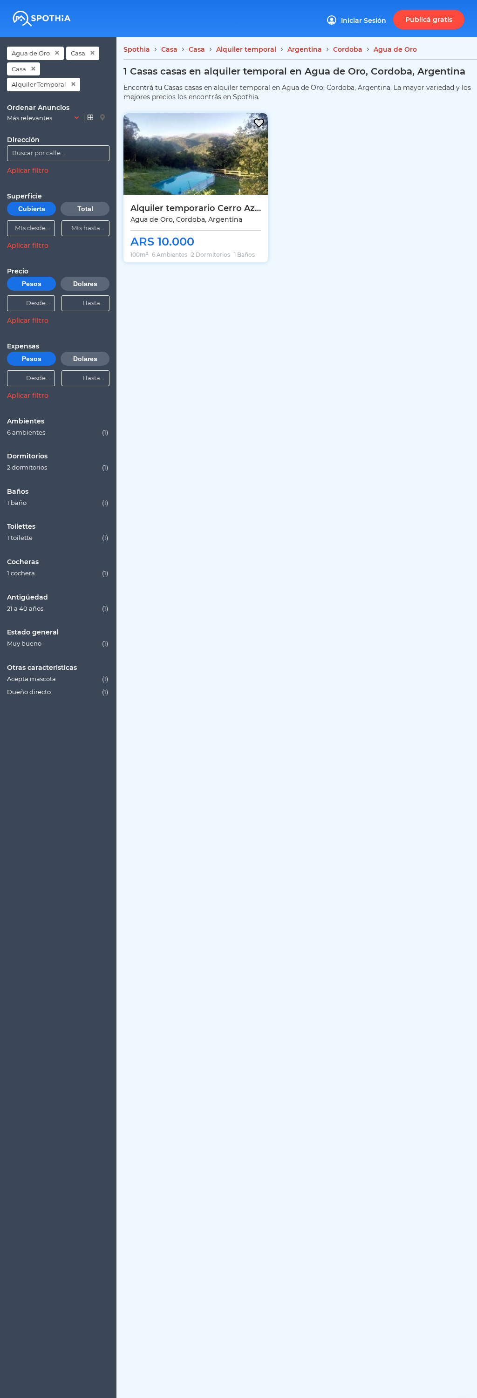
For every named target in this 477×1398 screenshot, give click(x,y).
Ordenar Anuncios (38, 107)
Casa (78, 53)
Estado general (33, 632)
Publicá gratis (428, 19)
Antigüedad (27, 597)
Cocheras (23, 562)
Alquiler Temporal (39, 84)
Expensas (23, 346)
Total (85, 208)
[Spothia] (56, 15)
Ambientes (25, 421)
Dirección (23, 140)
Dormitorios (27, 456)
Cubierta (31, 208)
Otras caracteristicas (42, 667)
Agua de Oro (31, 53)
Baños (17, 491)
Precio (17, 271)
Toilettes (21, 526)
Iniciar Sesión (363, 20)
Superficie (24, 196)
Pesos (31, 283)
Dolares (85, 283)
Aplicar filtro (27, 170)
